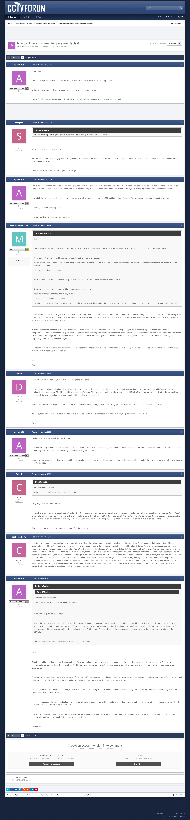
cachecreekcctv (19, 537)
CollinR (19, 474)
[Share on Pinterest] (36, 789)
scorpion (19, 123)
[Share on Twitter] (8, 789)
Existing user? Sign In (165, 17)
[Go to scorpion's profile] (19, 136)
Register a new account (51, 764)
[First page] (8, 57)
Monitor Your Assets (19, 226)
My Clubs (19, 261)
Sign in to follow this (158, 43)
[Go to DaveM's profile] (19, 387)
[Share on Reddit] (24, 789)
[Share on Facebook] (12, 789)
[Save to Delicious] (20, 789)
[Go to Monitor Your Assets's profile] (19, 239)
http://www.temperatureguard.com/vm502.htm (54, 135)
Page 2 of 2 (30, 58)
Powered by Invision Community (173, 816)
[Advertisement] (95, 33)
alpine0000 (24, 46)
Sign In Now (138, 764)
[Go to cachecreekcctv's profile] (19, 550)
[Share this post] (181, 65)
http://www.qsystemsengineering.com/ (91, 135)
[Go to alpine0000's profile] (11, 45)
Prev (13, 57)
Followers (172, 44)
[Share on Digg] (16, 789)
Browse (13, 17)
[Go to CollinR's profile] (19, 487)
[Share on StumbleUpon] (28, 789)
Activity (27, 17)
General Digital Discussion (58, 46)
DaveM (19, 373)
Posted (42, 65)
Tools (40, 17)
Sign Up (181, 17)
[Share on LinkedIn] (32, 789)
